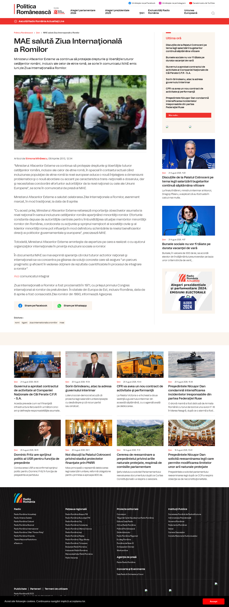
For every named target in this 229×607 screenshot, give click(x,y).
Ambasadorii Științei (125, 547)
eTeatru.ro (18, 543)
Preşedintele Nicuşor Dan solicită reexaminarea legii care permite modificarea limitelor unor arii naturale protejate (191, 448)
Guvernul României (176, 521)
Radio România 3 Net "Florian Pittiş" (29, 532)
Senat (170, 529)
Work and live (122, 550)
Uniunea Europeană (190, 11)
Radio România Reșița (74, 536)
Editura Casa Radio (125, 521)
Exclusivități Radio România (159, 11)
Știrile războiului (123, 532)
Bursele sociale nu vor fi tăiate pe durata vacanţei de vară (188, 59)
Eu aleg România (124, 539)
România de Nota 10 (125, 543)
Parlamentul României (177, 525)
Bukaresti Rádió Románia (76, 547)
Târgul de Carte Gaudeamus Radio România (135, 518)
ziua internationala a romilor (43, 323)
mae (62, 323)
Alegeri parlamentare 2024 (82, 11)
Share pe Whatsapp (75, 305)
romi (17, 323)
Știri (141, 13)
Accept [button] (213, 601)
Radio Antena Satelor (23, 518)
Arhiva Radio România (126, 525)
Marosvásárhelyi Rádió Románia (79, 554)
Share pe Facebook (36, 305)
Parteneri (35, 589)
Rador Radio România (126, 562)
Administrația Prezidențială (179, 518)
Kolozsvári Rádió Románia (76, 550)
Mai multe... (174, 115)
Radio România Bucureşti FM (77, 518)
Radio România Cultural (24, 521)
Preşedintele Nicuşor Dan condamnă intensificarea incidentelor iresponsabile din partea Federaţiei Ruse (188, 102)
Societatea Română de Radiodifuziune (184, 514)
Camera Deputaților (176, 532)
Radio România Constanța (76, 525)
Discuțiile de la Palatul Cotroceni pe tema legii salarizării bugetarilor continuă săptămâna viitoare (188, 48)
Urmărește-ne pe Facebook (143, 3)
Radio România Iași (73, 532)
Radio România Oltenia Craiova (78, 529)
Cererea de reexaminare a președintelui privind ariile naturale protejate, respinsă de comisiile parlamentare (140, 448)
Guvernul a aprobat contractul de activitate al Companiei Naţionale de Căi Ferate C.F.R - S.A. (188, 70)
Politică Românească (126, 529)
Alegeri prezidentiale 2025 (117, 11)
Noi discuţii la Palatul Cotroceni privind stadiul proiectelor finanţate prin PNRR (88, 446)
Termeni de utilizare (56, 589)
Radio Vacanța (71, 558)
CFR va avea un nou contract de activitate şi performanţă (188, 90)
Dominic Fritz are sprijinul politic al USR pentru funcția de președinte (37, 446)
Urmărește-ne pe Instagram (174, 3)
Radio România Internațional (26, 529)
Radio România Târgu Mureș (77, 539)
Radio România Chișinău (24, 536)
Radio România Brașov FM (76, 514)
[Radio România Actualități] (39, 9)
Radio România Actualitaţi (25, 514)
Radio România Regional (127, 536)
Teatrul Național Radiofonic (25, 539)
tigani (24, 323)
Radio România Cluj (73, 521)
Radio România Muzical (24, 525)
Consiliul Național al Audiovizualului (182, 536)
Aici (16, 276)
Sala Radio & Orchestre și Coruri (130, 574)
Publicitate (20, 589)
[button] (86, 601)
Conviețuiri (121, 514)
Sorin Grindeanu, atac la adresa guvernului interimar (188, 81)
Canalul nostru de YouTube (204, 3)
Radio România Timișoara (76, 543)
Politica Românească (23, 33)
